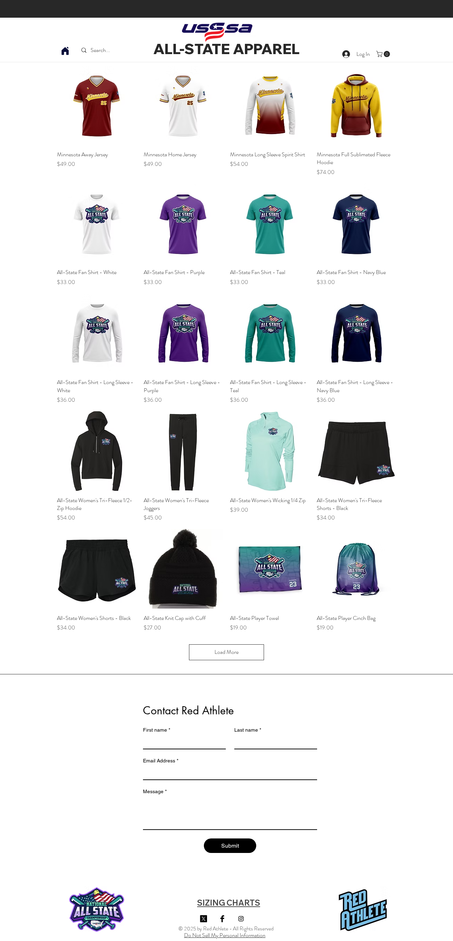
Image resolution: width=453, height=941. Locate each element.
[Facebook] (222, 918)
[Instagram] (241, 918)
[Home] (65, 51)
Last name (247, 730)
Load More (226, 652)
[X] (203, 918)
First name (156, 730)
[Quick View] (97, 105)
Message (155, 791)
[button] (383, 54)
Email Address (160, 760)
